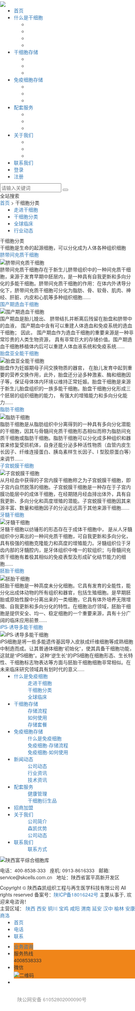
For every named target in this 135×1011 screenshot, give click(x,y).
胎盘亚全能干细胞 (19, 353)
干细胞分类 (26, 216)
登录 (19, 169)
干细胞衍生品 (42, 800)
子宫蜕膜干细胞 (17, 465)
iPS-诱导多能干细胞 (21, 626)
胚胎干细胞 (12, 570)
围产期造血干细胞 (19, 303)
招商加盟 (23, 807)
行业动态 (23, 230)
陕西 (30, 908)
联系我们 (23, 162)
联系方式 (37, 848)
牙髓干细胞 (12, 514)
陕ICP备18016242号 (76, 894)
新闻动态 (23, 758)
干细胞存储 (26, 51)
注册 (19, 176)
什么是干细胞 (28, 17)
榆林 (119, 908)
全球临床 (23, 223)
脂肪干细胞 (12, 409)
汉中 (108, 908)
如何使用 (37, 717)
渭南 (86, 908)
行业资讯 (37, 772)
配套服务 (23, 107)
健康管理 (37, 793)
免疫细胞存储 (28, 79)
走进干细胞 (26, 209)
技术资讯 (37, 779)
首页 (19, 10)
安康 (130, 908)
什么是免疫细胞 (31, 676)
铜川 (52, 908)
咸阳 (75, 908)
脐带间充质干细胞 (19, 254)
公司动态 (37, 765)
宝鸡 (64, 908)
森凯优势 (37, 828)
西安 (41, 908)
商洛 (5, 915)
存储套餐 (37, 724)
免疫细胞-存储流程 (48, 745)
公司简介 (37, 821)
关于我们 (23, 134)
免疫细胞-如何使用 (48, 752)
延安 (97, 908)
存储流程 (37, 710)
